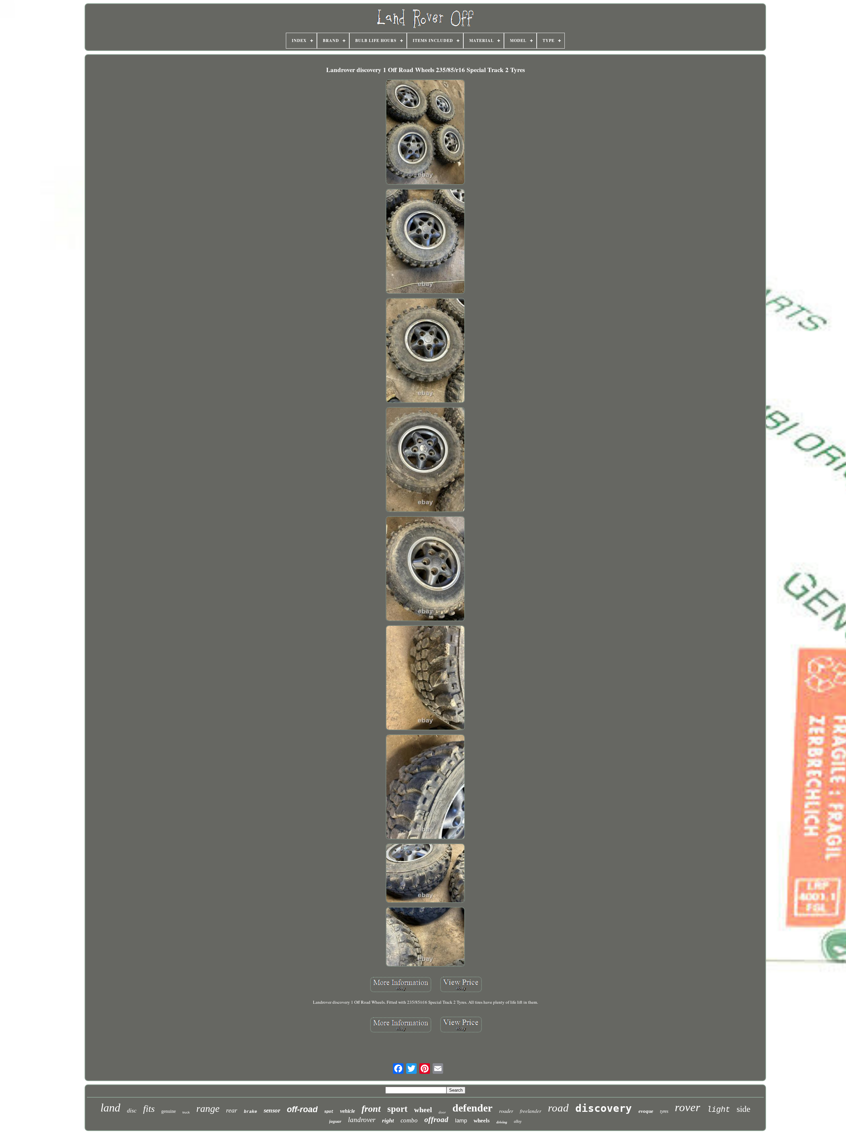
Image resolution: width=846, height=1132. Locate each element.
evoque (645, 1111)
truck (186, 1112)
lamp (461, 1120)
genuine (168, 1111)
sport (397, 1109)
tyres (664, 1111)
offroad (436, 1119)
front (371, 1109)
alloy (517, 1121)
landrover (361, 1120)
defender (472, 1108)
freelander (530, 1111)
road (558, 1108)
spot (328, 1112)
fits (149, 1108)
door (442, 1112)
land (110, 1108)
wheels (482, 1120)
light (718, 1109)
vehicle (347, 1111)
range (207, 1108)
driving (501, 1122)
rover (687, 1107)
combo (409, 1120)
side (743, 1109)
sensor (272, 1110)
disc (131, 1110)
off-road (302, 1109)
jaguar (335, 1121)
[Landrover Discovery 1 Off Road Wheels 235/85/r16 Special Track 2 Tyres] (425, 132)
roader (506, 1110)
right (388, 1120)
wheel (423, 1110)
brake (250, 1111)
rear (231, 1110)
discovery (603, 1108)
